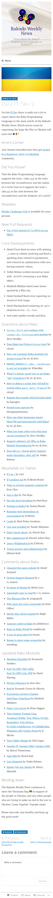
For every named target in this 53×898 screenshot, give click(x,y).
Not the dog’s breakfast (20, 500)
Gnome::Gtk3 (43, 746)
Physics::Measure (16, 683)
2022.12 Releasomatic (40, 840)
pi (8, 191)
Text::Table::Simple (17, 740)
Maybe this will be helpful (21, 613)
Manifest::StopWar (17, 659)
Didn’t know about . (18, 532)
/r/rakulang (32, 154)
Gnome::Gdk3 (26, 746)
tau (31, 178)
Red (9, 688)
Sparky (28, 767)
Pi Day (13, 112)
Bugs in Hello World (18, 629)
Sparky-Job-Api (15, 767)
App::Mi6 (12, 756)
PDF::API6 (27, 669)
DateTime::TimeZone (18, 698)
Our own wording (16, 526)
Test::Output (14, 713)
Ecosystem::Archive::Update (22, 694)
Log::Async (20, 708)
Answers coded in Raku (20, 623)
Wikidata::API (14, 730)
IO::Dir (44, 718)
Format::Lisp (29, 713)
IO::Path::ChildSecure (19, 726)
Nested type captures (18, 407)
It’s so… (11, 474)
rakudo (8, 832)
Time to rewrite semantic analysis (25, 485)
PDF (30, 673)
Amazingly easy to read (20, 593)
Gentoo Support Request (20, 577)
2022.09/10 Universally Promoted (13, 841)
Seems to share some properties (24, 640)
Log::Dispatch (14, 761)
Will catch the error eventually (24, 604)
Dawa (10, 708)
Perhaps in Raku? (16, 506)
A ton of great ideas (18, 634)
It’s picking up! (15, 479)
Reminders (13, 722)
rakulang (21, 832)
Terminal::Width (16, 718)
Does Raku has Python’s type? (27, 344)
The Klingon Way (16, 598)
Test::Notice (26, 722)
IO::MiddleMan (40, 726)
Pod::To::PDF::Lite (17, 673)
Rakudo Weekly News (26, 31)
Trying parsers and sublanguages (25, 549)
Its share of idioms (17, 587)
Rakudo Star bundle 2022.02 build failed (29, 397)
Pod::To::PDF (14, 669)
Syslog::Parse (30, 730)
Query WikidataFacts (18, 543)
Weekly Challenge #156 (15, 211)
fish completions (16, 538)
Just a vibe (12, 495)
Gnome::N (12, 746)
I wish (10, 521)
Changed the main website (21, 567)
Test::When (32, 718)
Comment (42, 881)
